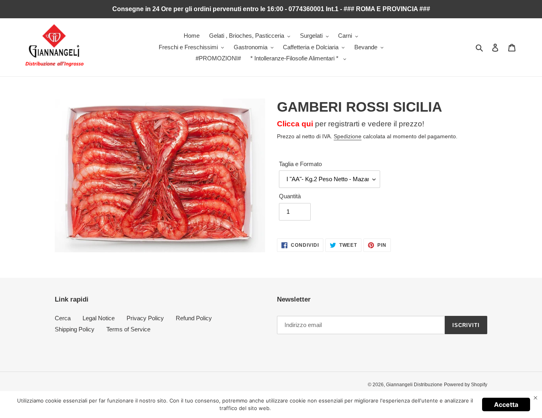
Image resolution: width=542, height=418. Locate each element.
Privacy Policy (145, 318)
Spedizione (347, 136)
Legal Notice (99, 318)
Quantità (290, 196)
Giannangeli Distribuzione (414, 384)
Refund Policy (194, 318)
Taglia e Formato (300, 164)
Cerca (63, 318)
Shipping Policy (74, 329)
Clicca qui (295, 124)
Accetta (506, 404)
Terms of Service (128, 329)
